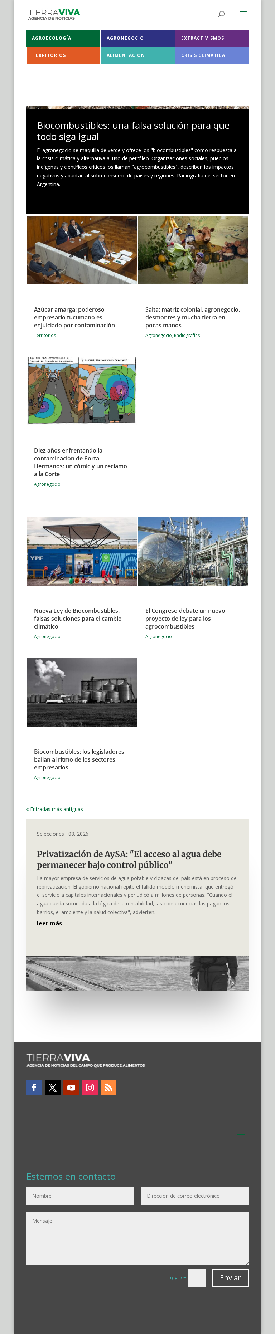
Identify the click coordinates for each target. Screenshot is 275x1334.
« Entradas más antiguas (54, 809)
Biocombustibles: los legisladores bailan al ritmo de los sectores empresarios (79, 759)
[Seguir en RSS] (108, 1087)
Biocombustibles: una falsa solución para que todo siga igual (133, 131)
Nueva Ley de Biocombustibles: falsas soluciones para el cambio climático (78, 618)
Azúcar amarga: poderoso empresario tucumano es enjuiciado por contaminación (74, 317)
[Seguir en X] (53, 1087)
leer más (49, 923)
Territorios (45, 335)
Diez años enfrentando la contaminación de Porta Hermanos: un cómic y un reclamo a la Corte (80, 462)
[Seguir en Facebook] (34, 1087)
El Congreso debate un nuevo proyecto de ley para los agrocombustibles (185, 618)
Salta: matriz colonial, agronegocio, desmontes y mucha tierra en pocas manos (192, 317)
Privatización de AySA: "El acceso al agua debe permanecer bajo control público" (129, 859)
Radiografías (187, 335)
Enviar (230, 1277)
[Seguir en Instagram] (90, 1087)
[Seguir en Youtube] (71, 1087)
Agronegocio (47, 484)
